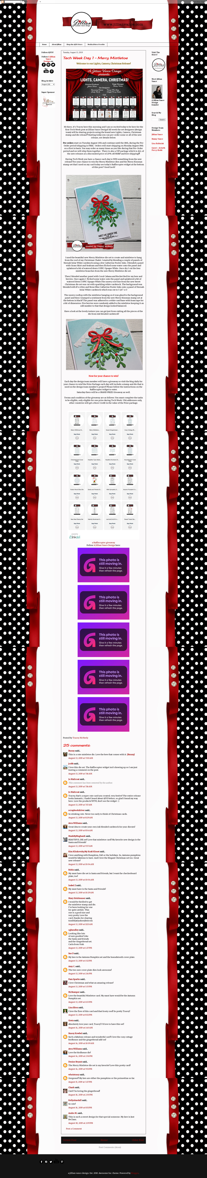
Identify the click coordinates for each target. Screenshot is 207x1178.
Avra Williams (75, 823)
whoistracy (73, 1074)
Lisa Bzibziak (158, 144)
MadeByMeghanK (76, 836)
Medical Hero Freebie (96, 44)
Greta (71, 1020)
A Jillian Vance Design (104, 545)
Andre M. (72, 1113)
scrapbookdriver (76, 810)
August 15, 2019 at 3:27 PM (80, 1082)
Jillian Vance (157, 135)
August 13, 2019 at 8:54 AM (80, 830)
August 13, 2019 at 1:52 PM (80, 961)
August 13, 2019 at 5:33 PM (80, 986)
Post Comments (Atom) (110, 1147)
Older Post (138, 1140)
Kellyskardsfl (75, 1100)
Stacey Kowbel (75, 1033)
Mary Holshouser (76, 898)
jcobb (70, 763)
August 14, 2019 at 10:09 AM (81, 1043)
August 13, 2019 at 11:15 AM (80, 924)
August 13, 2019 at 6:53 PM (80, 1002)
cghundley (73, 930)
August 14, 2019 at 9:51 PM (80, 1069)
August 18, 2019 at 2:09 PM (80, 1123)
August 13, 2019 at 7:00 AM (80, 758)
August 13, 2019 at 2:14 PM (80, 973)
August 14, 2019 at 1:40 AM (80, 1027)
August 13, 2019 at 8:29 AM (80, 817)
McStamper (74, 992)
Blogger (135, 1173)
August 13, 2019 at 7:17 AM (80, 805)
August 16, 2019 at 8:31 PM (80, 1107)
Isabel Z (72, 885)
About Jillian (56, 44)
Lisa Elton (73, 1007)
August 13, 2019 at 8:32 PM (80, 1015)
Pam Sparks (74, 979)
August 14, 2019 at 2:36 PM (80, 1056)
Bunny (71, 751)
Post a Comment (74, 1128)
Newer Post (69, 1140)
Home (44, 44)
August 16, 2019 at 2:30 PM (80, 1095)
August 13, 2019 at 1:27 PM (80, 948)
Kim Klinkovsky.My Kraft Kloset (83, 851)
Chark (71, 1087)
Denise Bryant (75, 1062)
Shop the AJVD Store (74, 44)
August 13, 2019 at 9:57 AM (80, 846)
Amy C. (71, 966)
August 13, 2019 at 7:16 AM (80, 773)
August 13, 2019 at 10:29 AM (81, 892)
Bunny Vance (157, 139)
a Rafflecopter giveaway (103, 542)
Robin (71, 870)
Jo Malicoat (73, 779)
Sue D (71, 953)
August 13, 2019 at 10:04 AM (81, 864)
